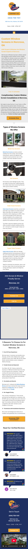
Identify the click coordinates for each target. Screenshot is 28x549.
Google (12, 389)
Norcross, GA (14, 283)
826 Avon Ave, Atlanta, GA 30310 (14, 21)
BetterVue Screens (8, 152)
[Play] (3, 546)
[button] (14, 33)
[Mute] (22, 546)
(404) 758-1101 (14, 18)
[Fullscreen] (24, 546)
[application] (14, 540)
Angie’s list (11, 387)
